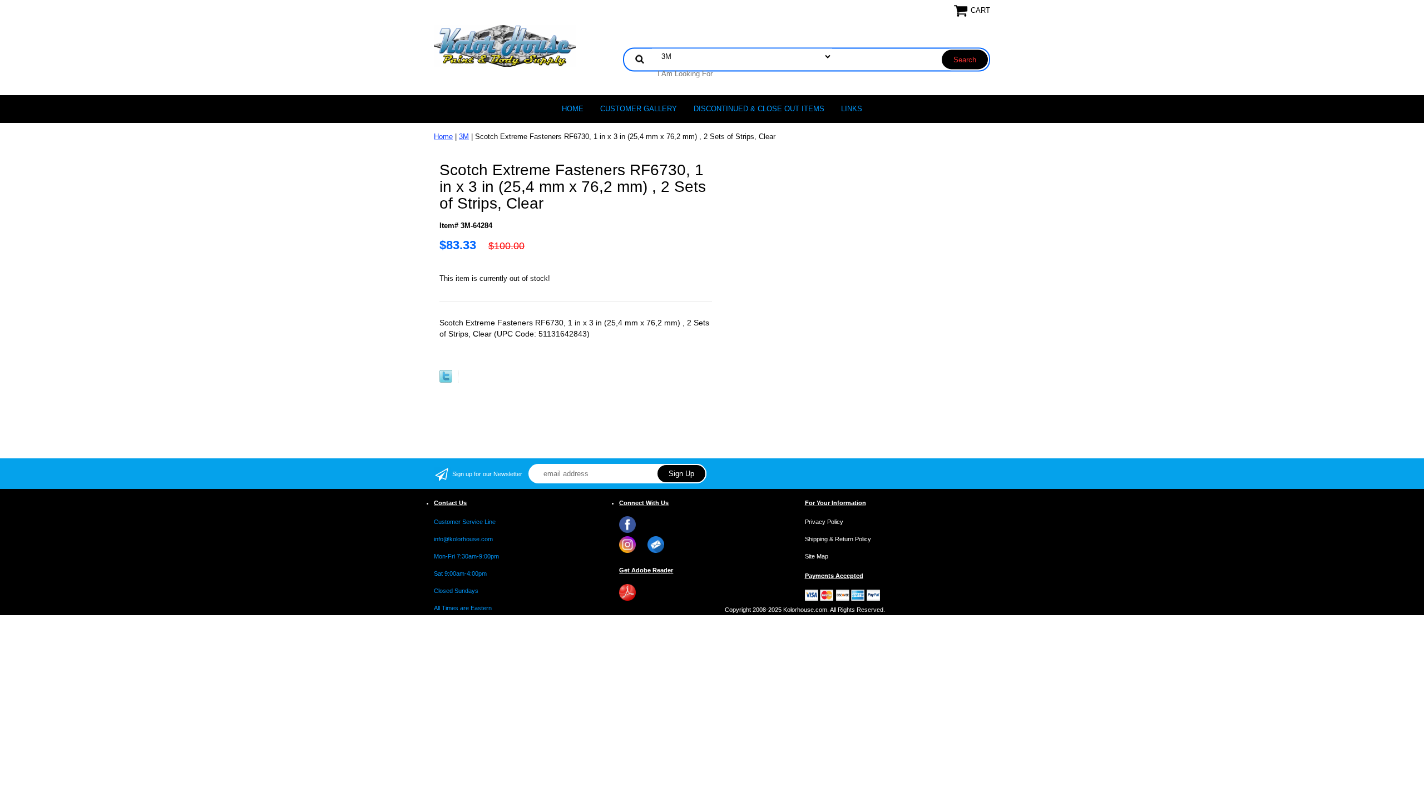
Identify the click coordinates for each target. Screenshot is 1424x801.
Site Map (816, 556)
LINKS (851, 109)
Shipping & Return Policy (838, 539)
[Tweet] (445, 380)
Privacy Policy (824, 521)
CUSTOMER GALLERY (638, 109)
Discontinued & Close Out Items (759, 109)
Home (573, 109)
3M (464, 136)
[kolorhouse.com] (505, 45)
